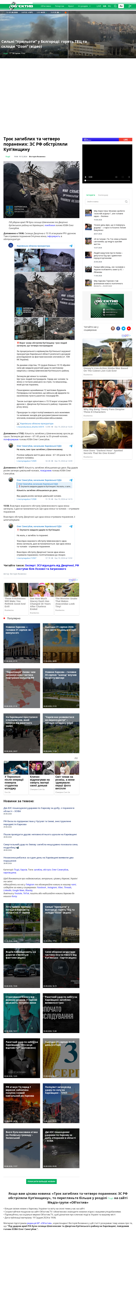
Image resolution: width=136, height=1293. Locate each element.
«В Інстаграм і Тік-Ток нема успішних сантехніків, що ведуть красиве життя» (110, 241)
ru (109, 6)
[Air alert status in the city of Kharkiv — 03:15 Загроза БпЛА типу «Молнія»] (66, 12)
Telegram (30, 884)
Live (99, 6)
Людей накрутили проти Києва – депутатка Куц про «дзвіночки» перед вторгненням (108, 255)
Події (8, 156)
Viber (60, 887)
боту (14, 896)
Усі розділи (83, 6)
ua (104, 6)
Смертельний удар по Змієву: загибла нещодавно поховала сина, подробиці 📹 (40, 846)
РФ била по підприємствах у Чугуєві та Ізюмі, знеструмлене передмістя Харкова (37, 823)
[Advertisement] (68, 76)
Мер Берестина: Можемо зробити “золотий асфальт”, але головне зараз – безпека (109, 213)
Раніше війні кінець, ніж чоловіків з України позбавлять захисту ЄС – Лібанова (109, 269)
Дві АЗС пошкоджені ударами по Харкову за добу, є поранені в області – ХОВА (38, 809)
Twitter (124, 328)
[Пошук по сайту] (115, 6)
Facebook (41, 887)
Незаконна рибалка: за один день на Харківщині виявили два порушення (38, 859)
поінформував (11, 439)
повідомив (50, 225)
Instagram (52, 887)
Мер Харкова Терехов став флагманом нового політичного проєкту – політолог (108, 283)
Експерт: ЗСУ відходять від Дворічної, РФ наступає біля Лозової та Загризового (48, 567)
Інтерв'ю (91, 195)
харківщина (9, 872)
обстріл (47, 869)
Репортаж (59, 6)
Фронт (71, 6)
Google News (18, 890)
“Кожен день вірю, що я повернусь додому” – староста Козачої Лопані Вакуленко (110, 227)
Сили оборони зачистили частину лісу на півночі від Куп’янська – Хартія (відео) (40, 44)
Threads (67, 887)
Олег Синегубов (60, 869)
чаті (73, 884)
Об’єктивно (46, 6)
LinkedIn (7, 890)
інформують (53, 236)
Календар (103, 195)
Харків (23, 869)
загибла (38, 869)
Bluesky (28, 890)
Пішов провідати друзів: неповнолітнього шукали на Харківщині (40, 834)
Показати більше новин (41, 1181)
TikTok (26, 893)
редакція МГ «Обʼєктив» (39, 1223)
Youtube (18, 893)
